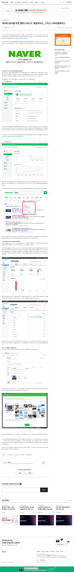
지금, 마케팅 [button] (17, 2)
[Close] (55, 567)
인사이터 (31, 2)
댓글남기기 (44, 489)
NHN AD (4, 551)
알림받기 (43, 462)
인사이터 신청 (69, 2)
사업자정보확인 (49, 555)
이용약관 (38, 560)
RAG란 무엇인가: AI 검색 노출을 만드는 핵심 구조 (27, 508)
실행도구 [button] (37, 2)
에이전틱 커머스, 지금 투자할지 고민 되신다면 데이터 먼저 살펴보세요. (8, 508)
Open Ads (5, 2)
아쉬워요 (29, 473)
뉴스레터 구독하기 (60, 544)
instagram (4, 562)
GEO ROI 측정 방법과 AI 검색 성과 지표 (63, 508)
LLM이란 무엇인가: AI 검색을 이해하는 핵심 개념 (45, 508)
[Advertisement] (63, 95)
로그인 (64, 2)
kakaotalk (12, 562)
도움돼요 (20, 473)
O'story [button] (42, 2)
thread (7, 562)
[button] (70, 500)
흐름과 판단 (25, 2)
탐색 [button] (12, 2)
